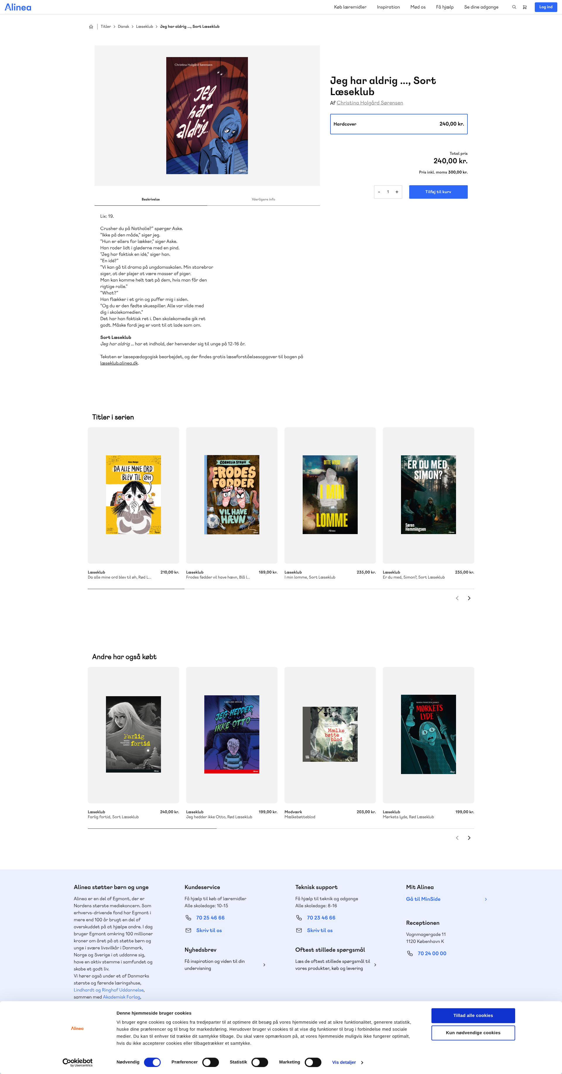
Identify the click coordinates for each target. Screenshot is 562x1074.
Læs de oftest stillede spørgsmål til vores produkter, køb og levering (332, 964)
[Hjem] (18, 7)
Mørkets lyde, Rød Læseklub (428, 735)
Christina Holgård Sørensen (370, 102)
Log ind (546, 7)
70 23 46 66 (321, 918)
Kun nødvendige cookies (473, 1032)
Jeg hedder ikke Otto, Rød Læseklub (231, 735)
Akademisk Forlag (121, 997)
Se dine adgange (481, 7)
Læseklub (144, 26)
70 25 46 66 (210, 918)
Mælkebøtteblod (330, 735)
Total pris (458, 153)
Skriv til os (209, 930)
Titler (106, 26)
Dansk (123, 26)
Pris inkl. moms (433, 172)
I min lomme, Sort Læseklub (330, 495)
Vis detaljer (344, 1062)
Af (333, 103)
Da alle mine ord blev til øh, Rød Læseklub (133, 495)
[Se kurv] (525, 7)
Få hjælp (445, 7)
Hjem (91, 26)
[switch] (210, 1062)
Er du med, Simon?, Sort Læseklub (428, 495)
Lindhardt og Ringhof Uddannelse (108, 990)
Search (514, 7)
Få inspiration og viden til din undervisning (215, 964)
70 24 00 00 (432, 953)
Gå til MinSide (423, 899)
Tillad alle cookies (473, 1015)
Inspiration (388, 7)
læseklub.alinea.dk (119, 363)
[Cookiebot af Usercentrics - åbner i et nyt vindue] (77, 1062)
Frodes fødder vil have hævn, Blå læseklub (231, 495)
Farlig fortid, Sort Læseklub (133, 735)
